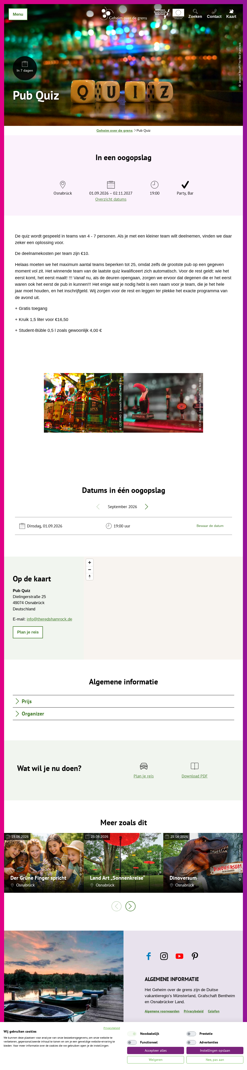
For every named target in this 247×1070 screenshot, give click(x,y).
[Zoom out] (89, 569)
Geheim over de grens (114, 130)
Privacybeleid (194, 1011)
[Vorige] (116, 906)
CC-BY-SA (239, 871)
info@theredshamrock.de (49, 619)
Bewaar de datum (210, 526)
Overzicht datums (110, 199)
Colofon (214, 1011)
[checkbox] (132, 1033)
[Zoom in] (89, 562)
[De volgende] (130, 906)
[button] (28, 632)
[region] (163, 608)
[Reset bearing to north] (89, 576)
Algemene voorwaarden (162, 1011)
